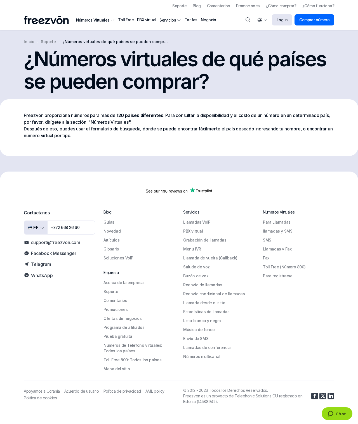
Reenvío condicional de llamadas (214, 293)
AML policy (154, 391)
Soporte (179, 5)
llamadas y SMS (277, 231)
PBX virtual (146, 19)
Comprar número (314, 19)
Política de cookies (40, 397)
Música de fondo (199, 329)
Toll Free (126, 19)
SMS (267, 240)
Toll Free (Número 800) (284, 266)
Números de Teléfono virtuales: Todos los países (132, 348)
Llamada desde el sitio (204, 302)
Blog (197, 5)
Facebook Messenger (53, 253)
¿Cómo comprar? (281, 5)
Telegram (41, 264)
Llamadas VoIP (197, 222)
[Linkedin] (331, 396)
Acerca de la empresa (123, 282)
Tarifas (191, 19)
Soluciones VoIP (118, 258)
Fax (266, 258)
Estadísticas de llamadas (206, 311)
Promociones (248, 5)
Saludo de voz (196, 266)
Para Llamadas (277, 222)
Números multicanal (201, 356)
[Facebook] (314, 396)
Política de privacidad (122, 391)
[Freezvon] (48, 20)
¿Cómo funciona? (318, 5)
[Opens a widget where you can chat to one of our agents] (336, 414)
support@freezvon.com (55, 242)
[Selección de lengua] (262, 19)
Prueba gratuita (117, 336)
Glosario (111, 249)
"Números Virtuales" (109, 122)
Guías (108, 222)
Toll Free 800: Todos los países (132, 359)
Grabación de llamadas (205, 240)
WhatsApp (42, 275)
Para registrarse (278, 275)
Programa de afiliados (124, 327)
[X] (322, 396)
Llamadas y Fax (277, 249)
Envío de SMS (195, 338)
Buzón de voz (195, 275)
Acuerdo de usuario (81, 391)
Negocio (208, 19)
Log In (282, 19)
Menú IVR (192, 249)
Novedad (112, 231)
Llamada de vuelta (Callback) (210, 258)
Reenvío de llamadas (202, 284)
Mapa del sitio (116, 368)
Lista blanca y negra (202, 320)
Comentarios (218, 5)
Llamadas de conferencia (207, 347)
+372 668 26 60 (65, 227)
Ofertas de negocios (122, 318)
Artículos (111, 240)
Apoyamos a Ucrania (42, 391)
